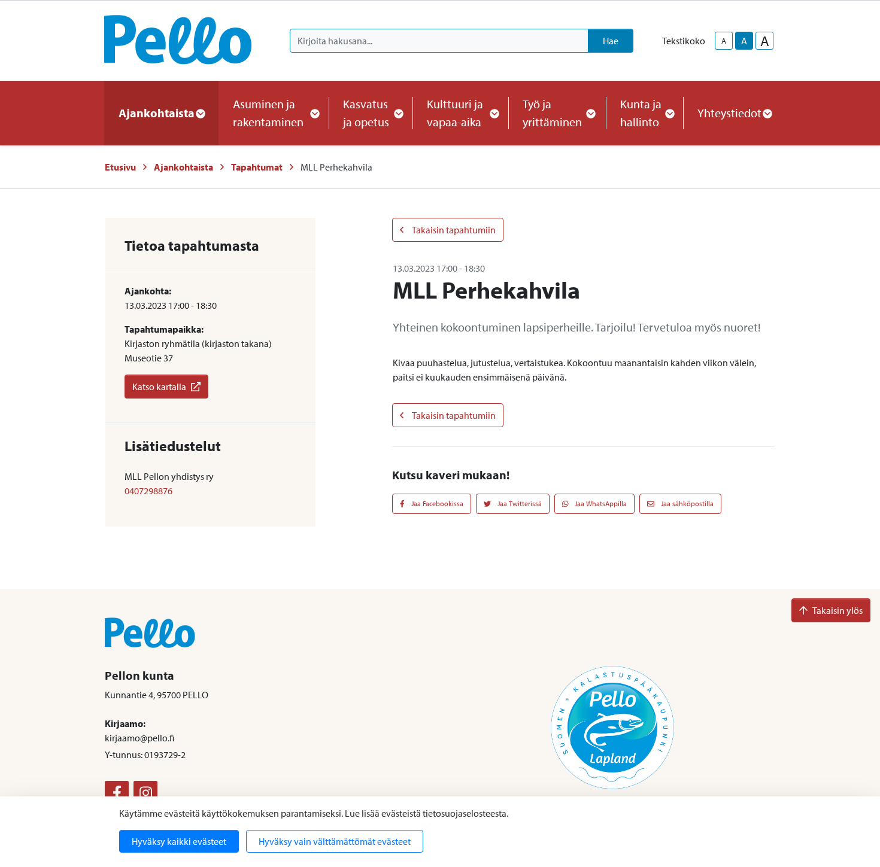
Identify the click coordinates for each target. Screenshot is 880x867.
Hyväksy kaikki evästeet (179, 841)
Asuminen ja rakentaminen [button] (268, 112)
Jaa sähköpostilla (686, 503)
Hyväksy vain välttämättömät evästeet (335, 841)
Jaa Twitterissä (519, 503)
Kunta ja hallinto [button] (640, 112)
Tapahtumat (257, 167)
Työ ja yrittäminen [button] (552, 112)
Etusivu (120, 167)
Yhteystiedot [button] (729, 112)
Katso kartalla (159, 387)
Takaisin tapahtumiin (453, 230)
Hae (610, 41)
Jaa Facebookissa (436, 503)
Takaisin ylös (837, 610)
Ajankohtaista (183, 167)
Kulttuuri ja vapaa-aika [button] (455, 112)
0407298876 (148, 491)
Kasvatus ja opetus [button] (366, 112)
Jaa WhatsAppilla (600, 503)
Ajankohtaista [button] (157, 112)
